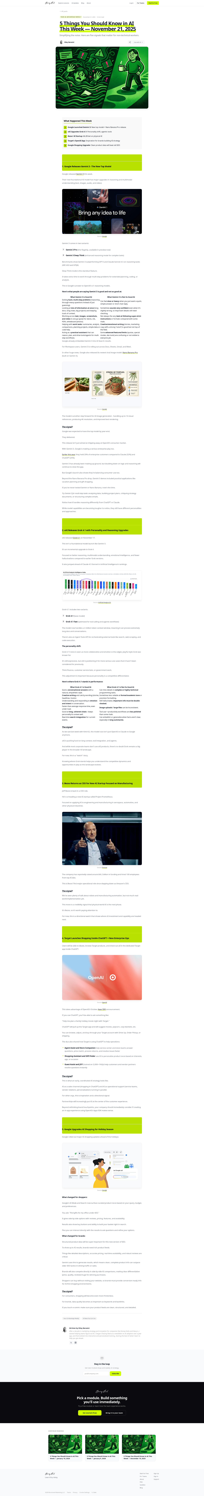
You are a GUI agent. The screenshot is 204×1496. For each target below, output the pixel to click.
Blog (82, 3)
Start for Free (153, 3)
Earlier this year (68, 454)
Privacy (75, 1492)
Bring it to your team (114, 1413)
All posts (64, 11)
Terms (69, 1492)
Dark (94, 1492)
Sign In (156, 1476)
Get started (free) (90, 1413)
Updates (142, 1485)
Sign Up (156, 1473)
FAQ (141, 1482)
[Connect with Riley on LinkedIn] (75, 1342)
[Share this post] (130, 42)
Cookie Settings (84, 1492)
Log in (131, 3)
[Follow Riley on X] (71, 1342)
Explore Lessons (63, 3)
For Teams (140, 3)
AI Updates (75, 3)
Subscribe (115, 1374)
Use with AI (137, 42)
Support (156, 1479)
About (89, 3)
